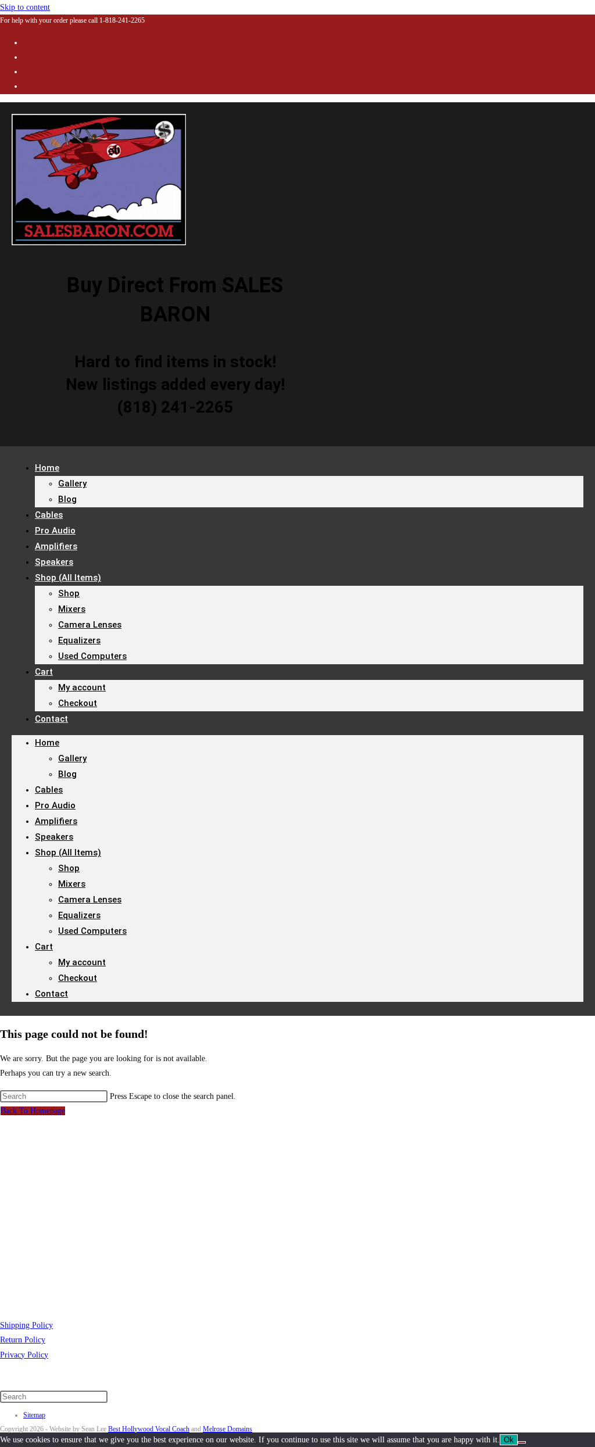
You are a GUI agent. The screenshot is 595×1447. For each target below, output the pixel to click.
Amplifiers (56, 821)
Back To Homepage (33, 1110)
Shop (69, 593)
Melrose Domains (227, 1429)
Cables (49, 790)
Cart (44, 672)
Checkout (77, 703)
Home (47, 468)
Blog (67, 499)
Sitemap (34, 1415)
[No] (522, 1442)
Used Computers (92, 656)
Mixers (71, 609)
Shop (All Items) (68, 577)
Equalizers (79, 640)
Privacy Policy (24, 1355)
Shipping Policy (26, 1325)
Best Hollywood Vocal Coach (148, 1429)
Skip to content (25, 7)
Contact (51, 719)
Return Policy (22, 1339)
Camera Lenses (89, 624)
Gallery (72, 483)
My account (82, 687)
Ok (509, 1439)
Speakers (54, 837)
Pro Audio (55, 805)
